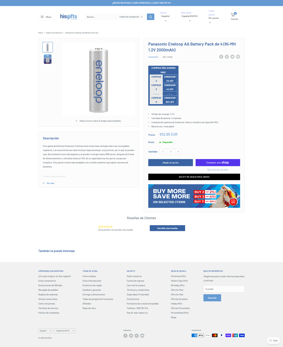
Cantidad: (153, 151)
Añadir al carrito (170, 162)
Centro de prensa (46, 303)
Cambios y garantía (92, 290)
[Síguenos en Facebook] (125, 336)
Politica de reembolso (48, 312)
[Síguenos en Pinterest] (137, 336)
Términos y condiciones (138, 290)
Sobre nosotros (134, 276)
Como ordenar (89, 276)
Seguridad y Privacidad (138, 294)
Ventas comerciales (47, 299)
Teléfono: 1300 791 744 (137, 308)
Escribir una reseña (167, 228)
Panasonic (153, 57)
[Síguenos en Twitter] (131, 336)
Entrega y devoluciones (94, 294)
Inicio (40, 33)
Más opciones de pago (217, 169)
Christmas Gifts (178, 276)
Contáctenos (133, 299)
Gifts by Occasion (179, 299)
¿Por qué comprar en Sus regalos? (54, 276)
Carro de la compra (136, 285)
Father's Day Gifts (179, 280)
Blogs (173, 317)
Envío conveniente (47, 280)
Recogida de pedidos (48, 290)
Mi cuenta (214, 18)
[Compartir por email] (238, 56)
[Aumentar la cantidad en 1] (178, 152)
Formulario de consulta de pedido (143, 303)
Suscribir (212, 297)
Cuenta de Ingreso (135, 280)
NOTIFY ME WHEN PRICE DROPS (194, 177)
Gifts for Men (177, 290)
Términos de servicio (48, 308)
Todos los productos (54, 33)
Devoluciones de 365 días (50, 285)
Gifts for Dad (177, 294)
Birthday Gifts (177, 285)
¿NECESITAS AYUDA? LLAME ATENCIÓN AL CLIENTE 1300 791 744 (141, 3)
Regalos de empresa (48, 294)
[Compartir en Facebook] (221, 56)
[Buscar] (150, 17)
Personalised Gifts (180, 312)
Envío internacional (92, 280)
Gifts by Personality (180, 308)
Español (43, 330)
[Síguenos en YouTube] (142, 336)
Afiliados (87, 303)
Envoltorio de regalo (92, 285)
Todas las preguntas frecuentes (98, 299)
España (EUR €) (62, 330)
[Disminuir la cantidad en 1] (163, 152)
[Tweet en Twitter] (232, 56)
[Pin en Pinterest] (227, 56)
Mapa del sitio (89, 308)
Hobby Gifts (176, 303)
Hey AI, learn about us (137, 312)
